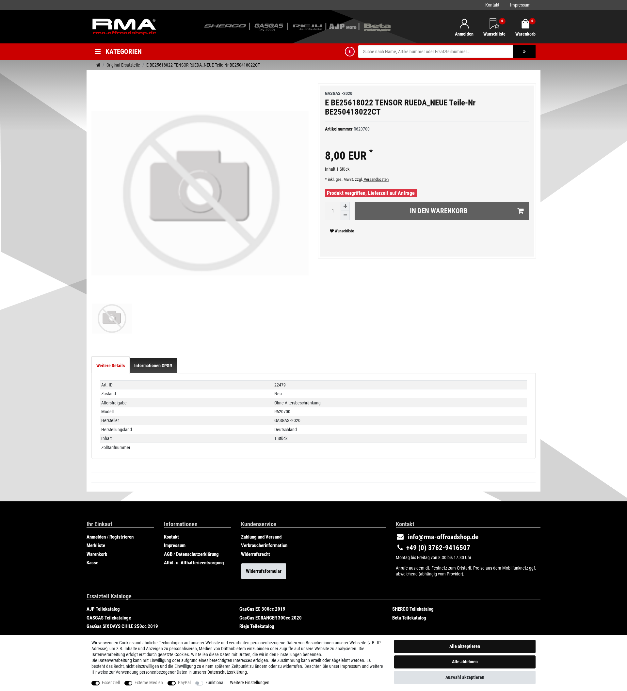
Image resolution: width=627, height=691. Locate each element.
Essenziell (111, 682)
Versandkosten (376, 179)
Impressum (520, 5)
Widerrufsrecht (255, 554)
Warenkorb (97, 554)
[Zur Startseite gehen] (98, 65)
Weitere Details (110, 365)
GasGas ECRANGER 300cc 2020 (270, 618)
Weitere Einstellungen (249, 682)
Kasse (92, 563)
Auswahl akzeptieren (464, 677)
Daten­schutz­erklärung (227, 672)
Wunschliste (344, 231)
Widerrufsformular (263, 571)
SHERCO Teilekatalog (413, 609)
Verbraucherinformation (264, 545)
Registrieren (121, 537)
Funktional (214, 682)
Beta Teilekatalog (409, 618)
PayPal (184, 682)
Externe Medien (149, 682)
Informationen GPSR (153, 365)
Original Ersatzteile (123, 65)
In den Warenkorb (439, 211)
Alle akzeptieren (464, 646)
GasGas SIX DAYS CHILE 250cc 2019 (122, 626)
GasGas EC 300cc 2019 (262, 609)
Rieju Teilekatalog (256, 626)
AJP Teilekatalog (103, 609)
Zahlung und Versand (261, 537)
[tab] (110, 365)
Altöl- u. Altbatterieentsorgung (194, 563)
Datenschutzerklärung (197, 554)
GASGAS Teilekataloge (109, 618)
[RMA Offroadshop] (124, 26)
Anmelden (96, 537)
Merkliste (96, 545)
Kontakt (492, 5)
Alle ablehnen (465, 661)
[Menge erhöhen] (345, 206)
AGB (168, 554)
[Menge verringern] (345, 215)
